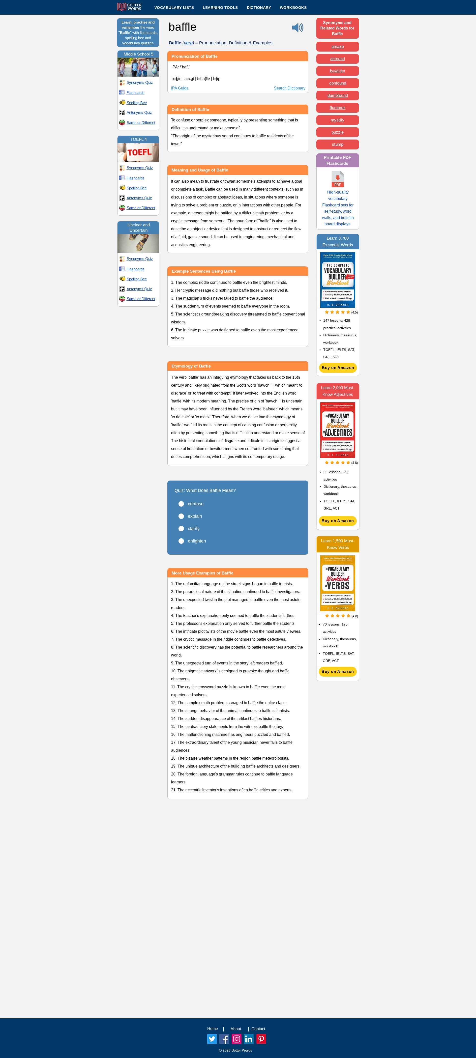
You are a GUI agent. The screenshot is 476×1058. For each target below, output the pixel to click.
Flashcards (135, 92)
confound (337, 83)
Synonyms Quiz (140, 82)
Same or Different (141, 122)
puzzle (337, 132)
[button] (220, 7)
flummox (338, 107)
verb (188, 42)
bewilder (337, 71)
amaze (337, 46)
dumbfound (337, 95)
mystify (337, 120)
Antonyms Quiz (139, 112)
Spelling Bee (137, 103)
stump (337, 144)
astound (337, 59)
